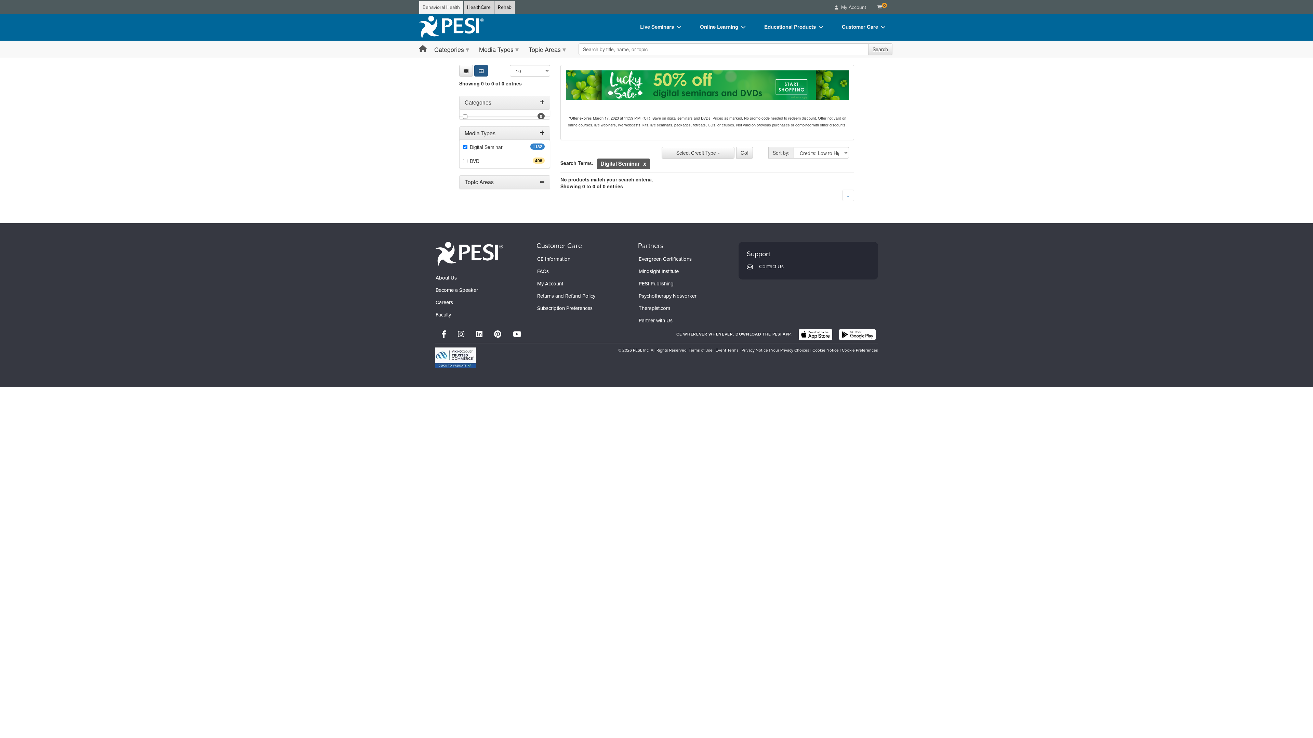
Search (880, 49)
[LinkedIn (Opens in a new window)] (479, 334)
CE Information (553, 259)
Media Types (496, 49)
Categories (449, 49)
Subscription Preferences (565, 308)
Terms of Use (701, 350)
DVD (487, 161)
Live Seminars (657, 26)
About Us (446, 278)
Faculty (443, 314)
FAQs (543, 271)
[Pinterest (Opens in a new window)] (497, 334)
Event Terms (727, 350)
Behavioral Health (441, 7)
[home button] (423, 49)
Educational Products (790, 26)
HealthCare (479, 7)
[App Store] (815, 334)
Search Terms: (577, 163)
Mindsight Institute (659, 271)
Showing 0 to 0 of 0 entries (490, 83)
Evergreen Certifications (665, 259)
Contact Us (771, 266)
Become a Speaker (457, 290)
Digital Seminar (500, 147)
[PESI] (469, 253)
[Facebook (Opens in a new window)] (444, 334)
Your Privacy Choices (790, 350)
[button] (466, 71)
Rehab (505, 7)
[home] (451, 27)
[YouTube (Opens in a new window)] (517, 334)
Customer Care (860, 26)
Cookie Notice (825, 350)
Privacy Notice (755, 350)
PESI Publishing (656, 283)
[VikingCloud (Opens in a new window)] (455, 357)
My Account (550, 283)
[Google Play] (857, 334)
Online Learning (719, 26)
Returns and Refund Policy (566, 296)
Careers (444, 302)
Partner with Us (656, 320)
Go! (744, 152)
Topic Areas (545, 49)
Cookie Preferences (860, 350)
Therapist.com (654, 308)
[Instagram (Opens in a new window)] (461, 334)
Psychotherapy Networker (668, 296)
